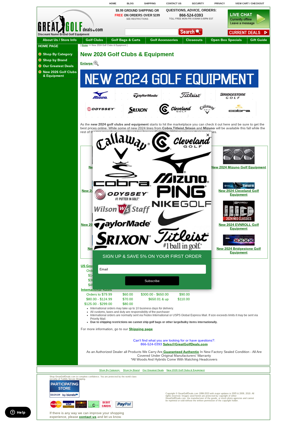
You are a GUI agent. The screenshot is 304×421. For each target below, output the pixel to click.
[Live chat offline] (249, 27)
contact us (87, 417)
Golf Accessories (164, 40)
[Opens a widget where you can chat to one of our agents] (18, 413)
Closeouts (194, 40)
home (112, 3)
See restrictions (137, 19)
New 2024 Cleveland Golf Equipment (238, 192)
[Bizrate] (72, 395)
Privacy (219, 3)
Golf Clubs (94, 40)
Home (85, 45)
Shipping (150, 3)
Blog (130, 3)
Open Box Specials (226, 40)
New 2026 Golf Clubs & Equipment (60, 74)
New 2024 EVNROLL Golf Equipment (239, 226)
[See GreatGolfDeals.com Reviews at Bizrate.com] (64, 389)
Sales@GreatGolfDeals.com (185, 344)
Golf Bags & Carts (125, 40)
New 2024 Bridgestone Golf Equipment (239, 250)
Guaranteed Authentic (180, 352)
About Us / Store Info (60, 40)
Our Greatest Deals (58, 66)
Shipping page (141, 329)
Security (198, 3)
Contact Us (173, 3)
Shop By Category (57, 54)
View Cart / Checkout (249, 3)
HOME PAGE (48, 46)
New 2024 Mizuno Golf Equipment (238, 167)
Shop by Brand (55, 60)
